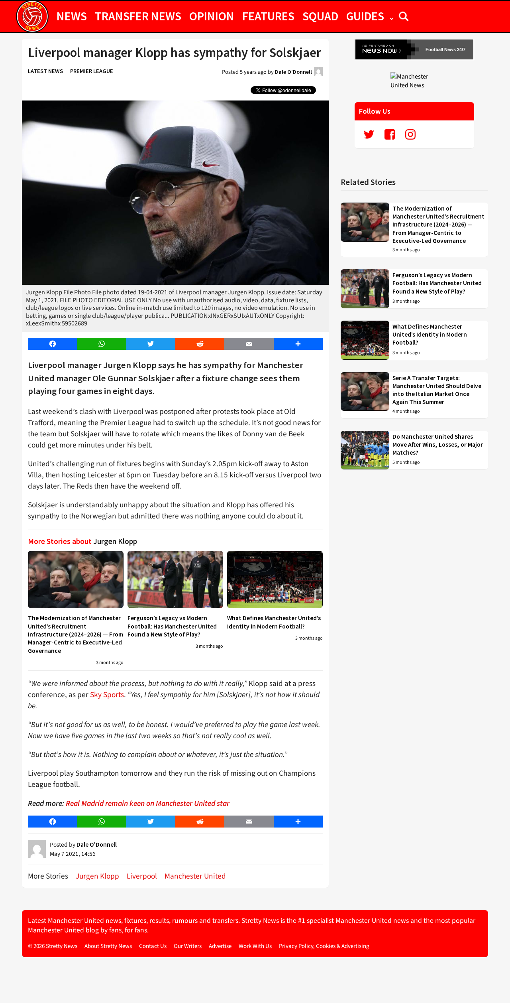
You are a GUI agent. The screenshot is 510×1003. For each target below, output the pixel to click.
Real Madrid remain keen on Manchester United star (148, 803)
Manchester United (195, 876)
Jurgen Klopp (97, 876)
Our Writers (188, 946)
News (72, 16)
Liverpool (142, 876)
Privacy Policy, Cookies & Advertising (324, 946)
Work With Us (255, 946)
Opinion (211, 16)
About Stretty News (108, 946)
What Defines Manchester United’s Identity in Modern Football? (274, 622)
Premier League (91, 71)
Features (268, 16)
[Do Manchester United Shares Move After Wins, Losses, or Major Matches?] (365, 450)
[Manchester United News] (414, 80)
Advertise (220, 946)
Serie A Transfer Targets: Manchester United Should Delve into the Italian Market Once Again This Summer (436, 390)
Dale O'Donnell (293, 71)
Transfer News (138, 16)
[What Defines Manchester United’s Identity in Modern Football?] (275, 579)
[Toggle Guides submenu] (391, 16)
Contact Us (153, 946)
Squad (320, 16)
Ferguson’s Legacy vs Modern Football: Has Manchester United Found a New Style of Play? (172, 626)
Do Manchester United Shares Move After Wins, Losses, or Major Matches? (437, 445)
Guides (365, 16)
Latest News (45, 71)
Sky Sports (107, 694)
